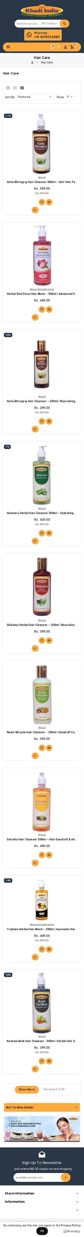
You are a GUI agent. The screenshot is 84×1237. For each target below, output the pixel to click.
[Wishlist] (59, 48)
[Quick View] (49, 202)
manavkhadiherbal (42, 289)
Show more (27, 1089)
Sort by (10, 97)
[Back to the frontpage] (32, 62)
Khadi (42, 177)
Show (60, 97)
